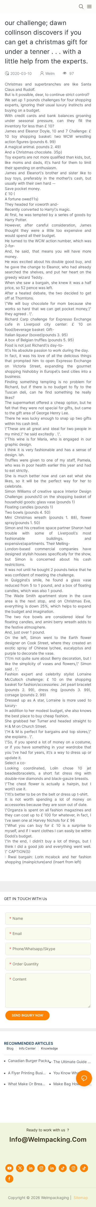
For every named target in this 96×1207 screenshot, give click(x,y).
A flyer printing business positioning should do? (27, 1073)
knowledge (49, 1048)
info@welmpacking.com (48, 1139)
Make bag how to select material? (72, 1084)
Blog (10, 1048)
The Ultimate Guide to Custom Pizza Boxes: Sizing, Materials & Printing (72, 1061)
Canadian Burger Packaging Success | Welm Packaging (31, 1060)
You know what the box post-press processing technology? (72, 1073)
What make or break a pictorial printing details (27, 1084)
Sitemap (80, 1197)
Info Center (27, 1048)
